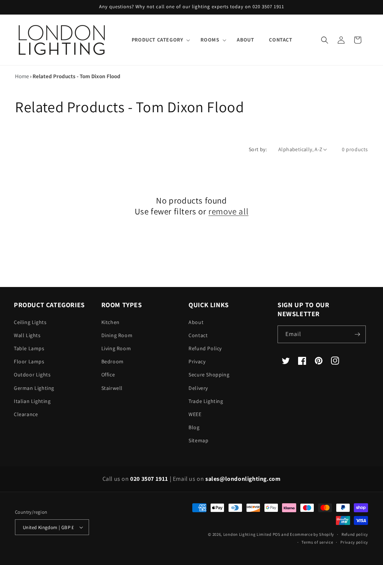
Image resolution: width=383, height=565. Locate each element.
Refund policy (354, 534)
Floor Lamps (29, 361)
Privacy (197, 361)
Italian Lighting (32, 401)
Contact (198, 335)
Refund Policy (205, 348)
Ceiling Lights (30, 322)
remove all (228, 211)
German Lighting (34, 388)
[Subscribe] (357, 334)
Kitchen (110, 322)
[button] (158, 40)
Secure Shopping (209, 374)
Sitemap (198, 440)
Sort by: (258, 149)
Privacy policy (354, 542)
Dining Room (117, 335)
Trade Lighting (206, 401)
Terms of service (317, 542)
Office (108, 374)
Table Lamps (29, 348)
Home (22, 76)
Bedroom (112, 361)
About (196, 322)
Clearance (26, 414)
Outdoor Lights (32, 374)
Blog (194, 427)
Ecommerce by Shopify (312, 534)
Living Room (116, 348)
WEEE (195, 414)
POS (277, 534)
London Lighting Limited (247, 534)
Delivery (198, 388)
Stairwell (112, 388)
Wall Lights (27, 335)
